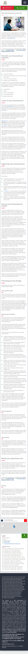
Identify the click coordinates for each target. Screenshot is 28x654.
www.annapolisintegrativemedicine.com (12, 543)
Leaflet (16, 533)
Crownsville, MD (18, 578)
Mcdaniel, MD (6, 596)
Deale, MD (15, 579)
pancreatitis (11, 38)
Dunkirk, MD (12, 589)
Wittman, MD (12, 597)
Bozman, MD (13, 594)
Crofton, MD (12, 578)
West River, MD (7, 588)
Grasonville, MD (12, 593)
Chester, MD (6, 593)
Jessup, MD (16, 590)
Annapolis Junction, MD (8, 590)
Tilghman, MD (6, 597)
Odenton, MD (6, 585)
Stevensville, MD (7, 594)
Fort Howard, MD (13, 588)
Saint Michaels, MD (13, 596)
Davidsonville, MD (9, 579)
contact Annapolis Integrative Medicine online (13, 51)
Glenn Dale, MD (11, 592)
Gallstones (3, 121)
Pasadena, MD (12, 585)
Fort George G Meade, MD (9, 581)
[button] (14, 526)
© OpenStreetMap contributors (23, 533)
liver (5, 125)
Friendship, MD (18, 581)
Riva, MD (17, 585)
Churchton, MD (7, 578)
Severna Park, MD (7, 586)
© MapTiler (18, 533)
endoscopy (5, 191)
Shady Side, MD (14, 586)
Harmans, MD (11, 583)
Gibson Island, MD (13, 582)
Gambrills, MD (6, 582)
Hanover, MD (6, 583)
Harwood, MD (17, 583)
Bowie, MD (6, 592)
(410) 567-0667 (7, 542)
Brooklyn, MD (6, 589)
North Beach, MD (18, 589)
